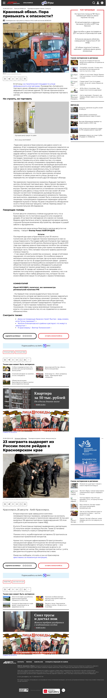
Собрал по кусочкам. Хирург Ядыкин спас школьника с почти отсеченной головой (92, 76)
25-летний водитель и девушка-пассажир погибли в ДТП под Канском (87, 24)
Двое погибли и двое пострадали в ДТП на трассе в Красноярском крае (87, 32)
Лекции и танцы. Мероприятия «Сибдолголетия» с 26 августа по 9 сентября (56, 605)
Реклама (29, 662)
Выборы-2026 (38, 662)
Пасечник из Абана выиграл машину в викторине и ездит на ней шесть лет (55, 598)
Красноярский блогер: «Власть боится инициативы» (55, 368)
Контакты (20, 662)
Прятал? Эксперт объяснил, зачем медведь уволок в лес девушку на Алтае (91, 520)
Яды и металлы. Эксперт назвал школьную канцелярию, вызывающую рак (90, 506)
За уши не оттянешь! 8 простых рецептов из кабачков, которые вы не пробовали (92, 62)
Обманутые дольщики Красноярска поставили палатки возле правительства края (22, 382)
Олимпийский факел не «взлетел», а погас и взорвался (23, 374)
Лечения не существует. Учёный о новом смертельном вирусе (90, 484)
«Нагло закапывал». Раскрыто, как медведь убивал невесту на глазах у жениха (91, 96)
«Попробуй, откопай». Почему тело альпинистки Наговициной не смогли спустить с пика (91, 69)
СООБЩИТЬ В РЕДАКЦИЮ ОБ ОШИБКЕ (56, 662)
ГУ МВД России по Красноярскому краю (16, 499)
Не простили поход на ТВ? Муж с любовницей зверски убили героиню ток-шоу (87, 15)
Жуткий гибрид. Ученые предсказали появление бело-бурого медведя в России (92, 492)
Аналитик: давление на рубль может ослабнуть (91, 108)
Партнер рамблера (35, 690)
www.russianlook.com (14, 74)
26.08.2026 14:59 (8, 438)
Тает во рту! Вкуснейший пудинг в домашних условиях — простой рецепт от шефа (91, 513)
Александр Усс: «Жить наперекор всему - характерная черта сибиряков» (56, 375)
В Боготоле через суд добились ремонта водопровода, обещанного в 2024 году (22, 598)
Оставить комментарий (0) (53, 336)
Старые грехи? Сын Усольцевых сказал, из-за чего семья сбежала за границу (91, 83)
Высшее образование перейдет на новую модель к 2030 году (90, 122)
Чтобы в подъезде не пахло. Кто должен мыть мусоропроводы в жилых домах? (22, 368)
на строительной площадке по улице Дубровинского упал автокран (34, 85)
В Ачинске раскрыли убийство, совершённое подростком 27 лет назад (87, 41)
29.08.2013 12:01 (7, 8)
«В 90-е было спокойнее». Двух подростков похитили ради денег (91, 89)
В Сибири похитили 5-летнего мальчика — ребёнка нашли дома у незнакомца (87, 49)
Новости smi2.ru (10, 432)
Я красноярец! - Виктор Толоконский (34, 328)
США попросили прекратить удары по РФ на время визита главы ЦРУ (90, 129)
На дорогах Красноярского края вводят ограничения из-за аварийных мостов (22, 605)
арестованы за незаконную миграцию (30, 557)
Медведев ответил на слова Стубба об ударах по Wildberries (90, 136)
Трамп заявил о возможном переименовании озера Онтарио (89, 115)
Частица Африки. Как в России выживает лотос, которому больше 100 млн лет (91, 499)
